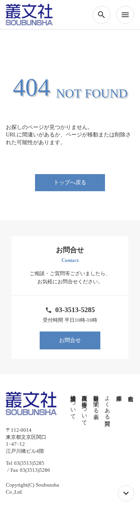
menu (125, 14)
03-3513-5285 (75, 310)
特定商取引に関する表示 (96, 401)
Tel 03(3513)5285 (25, 463)
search (101, 14)
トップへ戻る (70, 182)
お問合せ (70, 340)
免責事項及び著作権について (85, 407)
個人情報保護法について (73, 404)
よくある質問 (107, 404)
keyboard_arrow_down (126, 493)
